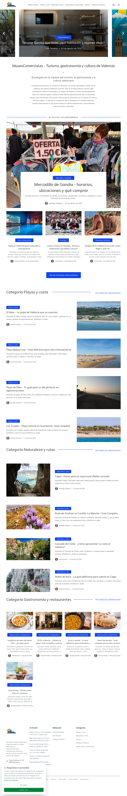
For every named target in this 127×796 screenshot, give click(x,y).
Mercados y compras (63, 178)
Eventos (87, 5)
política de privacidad (11, 780)
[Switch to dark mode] (119, 5)
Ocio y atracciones (24, 240)
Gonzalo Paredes (58, 732)
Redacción (57, 728)
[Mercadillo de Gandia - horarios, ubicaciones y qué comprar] (63, 165)
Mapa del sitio (84, 779)
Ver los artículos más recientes (63, 275)
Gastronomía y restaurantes (74, 5)
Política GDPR (62, 779)
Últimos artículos (33, 5)
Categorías (80, 728)
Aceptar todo (23, 790)
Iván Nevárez (57, 736)
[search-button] (114, 5)
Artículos (34, 728)
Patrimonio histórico (98, 5)
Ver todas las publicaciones (108, 293)
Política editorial (73, 779)
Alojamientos (63, 37)
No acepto (23, 785)
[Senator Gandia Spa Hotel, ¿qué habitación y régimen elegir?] (63, 33)
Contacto (53, 779)
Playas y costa (45, 5)
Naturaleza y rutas (57, 5)
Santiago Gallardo (59, 739)
